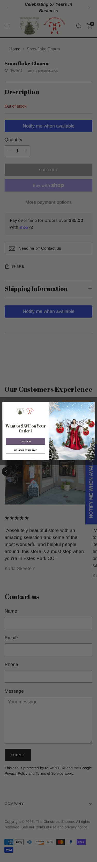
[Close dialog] (91, 405)
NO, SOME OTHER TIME (25, 450)
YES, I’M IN (25, 441)
